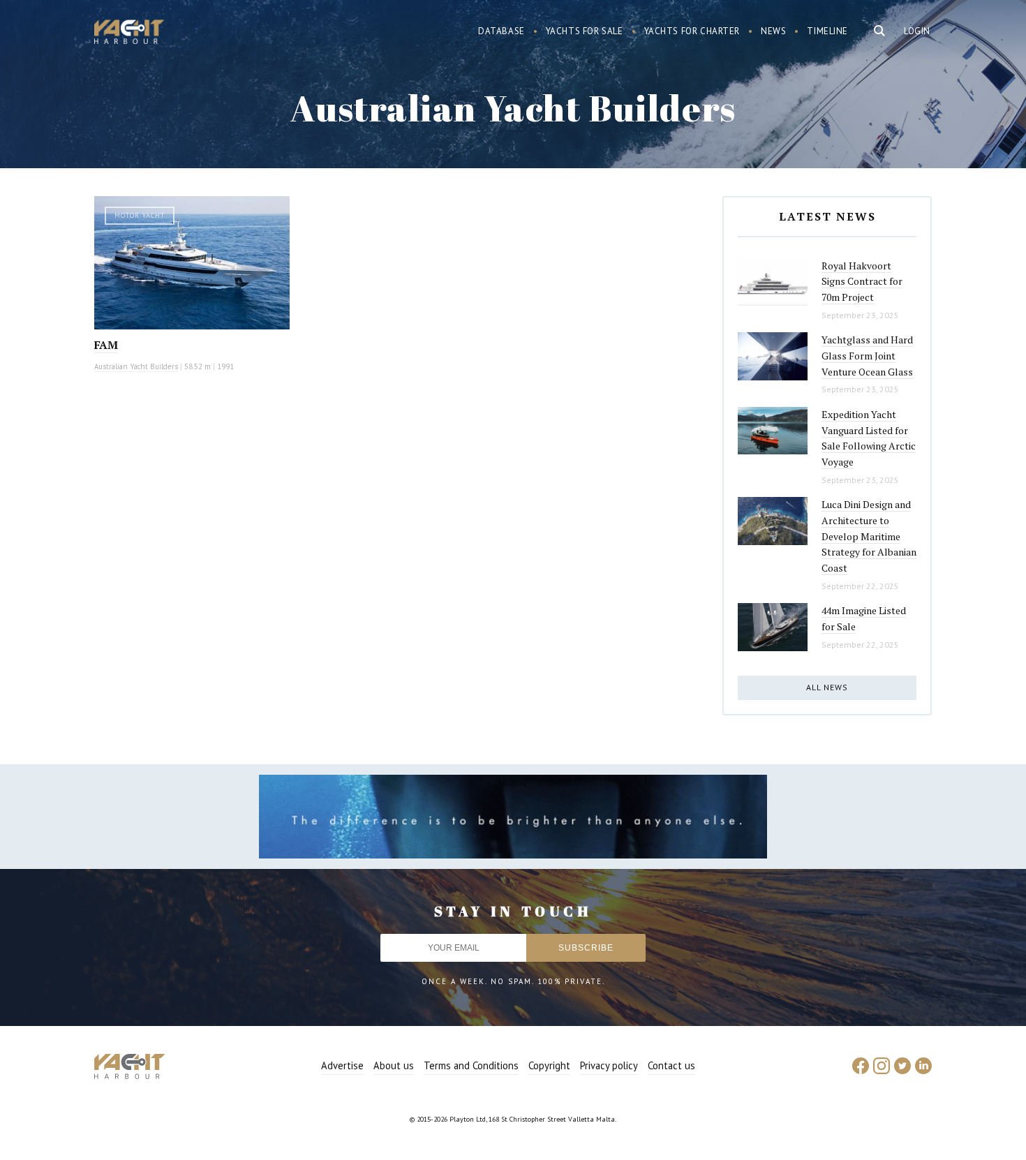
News (773, 31)
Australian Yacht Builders (136, 366)
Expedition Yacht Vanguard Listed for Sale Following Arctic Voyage (868, 438)
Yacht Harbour (129, 33)
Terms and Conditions (471, 1065)
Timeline (827, 31)
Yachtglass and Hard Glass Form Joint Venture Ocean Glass (867, 355)
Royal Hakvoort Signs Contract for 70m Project (861, 281)
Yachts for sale (584, 31)
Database (501, 31)
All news (827, 687)
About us (393, 1065)
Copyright (549, 1065)
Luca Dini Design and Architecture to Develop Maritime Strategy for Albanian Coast (868, 536)
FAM (106, 344)
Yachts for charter (692, 31)
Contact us (671, 1065)
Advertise (342, 1065)
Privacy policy (609, 1065)
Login (917, 31)
